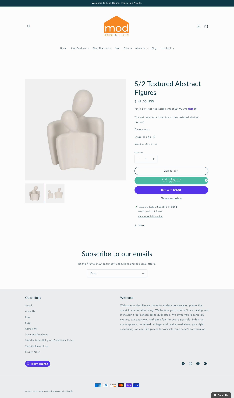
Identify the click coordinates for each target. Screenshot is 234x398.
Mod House (38, 391)
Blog (27, 317)
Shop (28, 323)
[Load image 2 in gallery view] (55, 193)
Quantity (139, 152)
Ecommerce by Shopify (63, 391)
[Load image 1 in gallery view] (34, 193)
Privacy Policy (32, 352)
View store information (150, 216)
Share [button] (141, 225)
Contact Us (31, 328)
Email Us (222, 395)
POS (46, 391)
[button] (28, 26)
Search (29, 305)
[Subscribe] (143, 273)
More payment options (171, 197)
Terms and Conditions (37, 334)
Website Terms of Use (37, 346)
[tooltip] (206, 180)
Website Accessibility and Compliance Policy (49, 340)
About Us (30, 311)
